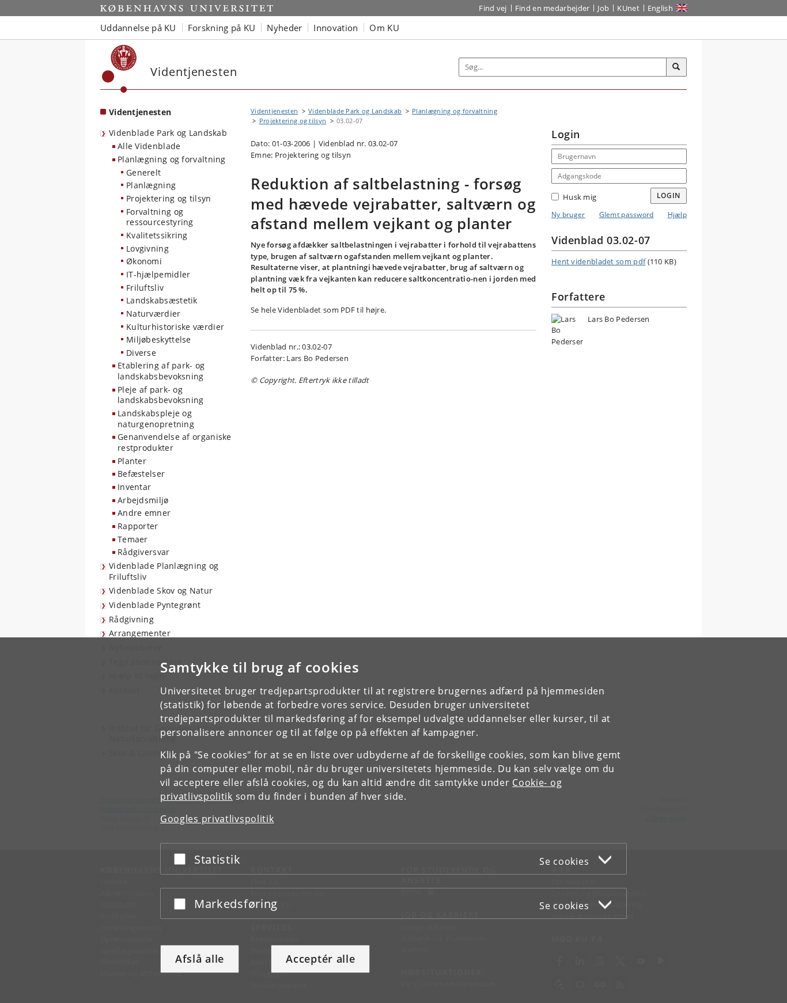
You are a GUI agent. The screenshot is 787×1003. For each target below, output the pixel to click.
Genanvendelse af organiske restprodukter (175, 442)
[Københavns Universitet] (119, 69)
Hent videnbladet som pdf (598, 261)
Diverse (141, 352)
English (660, 8)
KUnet (628, 8)
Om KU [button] (384, 27)
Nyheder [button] (284, 27)
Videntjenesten (140, 112)
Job (603, 8)
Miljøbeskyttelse (158, 339)
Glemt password (626, 214)
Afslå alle (199, 959)
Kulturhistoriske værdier (175, 326)
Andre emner (144, 512)
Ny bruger (568, 214)
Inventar (134, 486)
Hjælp (677, 214)
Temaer (133, 539)
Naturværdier (153, 313)
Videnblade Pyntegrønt (154, 604)
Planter (132, 460)
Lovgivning (147, 248)
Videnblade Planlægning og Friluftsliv (164, 571)
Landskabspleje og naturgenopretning (156, 419)
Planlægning (151, 185)
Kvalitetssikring (157, 235)
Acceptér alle (320, 959)
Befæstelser (141, 473)
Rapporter (138, 526)
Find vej (492, 8)
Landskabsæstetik (162, 300)
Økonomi (144, 261)
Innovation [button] (335, 27)
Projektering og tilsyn (168, 198)
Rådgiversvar (144, 551)
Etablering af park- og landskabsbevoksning (161, 371)
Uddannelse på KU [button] (138, 27)
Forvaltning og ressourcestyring (160, 217)
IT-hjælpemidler (158, 274)
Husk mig (579, 197)
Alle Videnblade (149, 145)
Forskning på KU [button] (222, 27)
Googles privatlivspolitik (217, 818)
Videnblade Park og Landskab (168, 132)
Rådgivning (131, 619)
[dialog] (393, 820)
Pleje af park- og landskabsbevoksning (161, 395)
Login (669, 195)
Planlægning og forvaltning (172, 159)
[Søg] (676, 67)
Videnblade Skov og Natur (161, 590)
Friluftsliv (145, 287)
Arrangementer (140, 633)
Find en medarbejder (552, 8)
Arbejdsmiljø (143, 500)
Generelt (143, 172)
